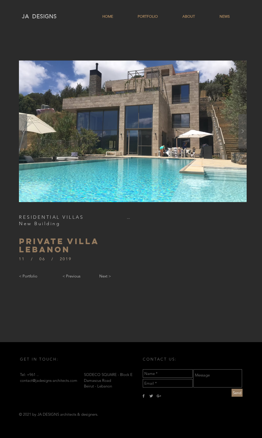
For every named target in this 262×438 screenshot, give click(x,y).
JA (25, 16)
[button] (133, 131)
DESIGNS (44, 16)
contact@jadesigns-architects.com (48, 380)
